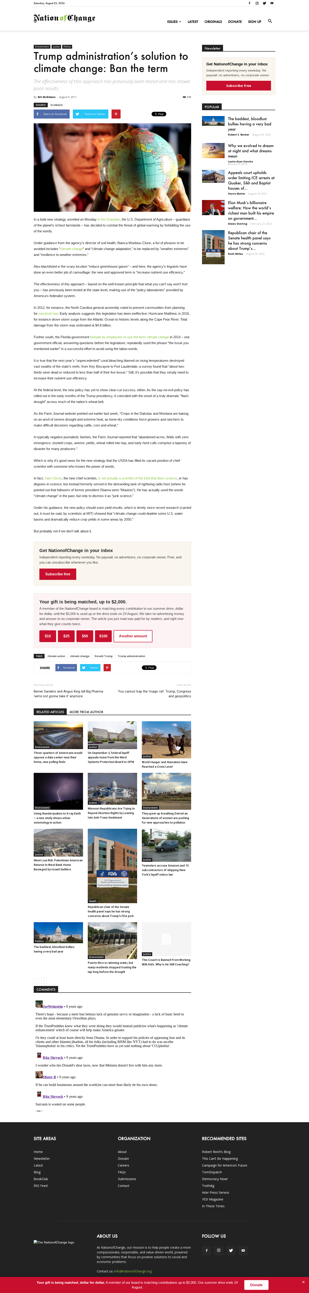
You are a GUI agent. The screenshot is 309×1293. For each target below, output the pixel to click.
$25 (66, 636)
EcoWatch (57, 105)
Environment (42, 46)
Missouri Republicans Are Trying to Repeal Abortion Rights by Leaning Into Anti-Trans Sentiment (111, 813)
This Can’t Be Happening (220, 1158)
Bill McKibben (47, 97)
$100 (103, 636)
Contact (123, 1185)
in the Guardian (108, 219)
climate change (71, 249)
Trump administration (131, 656)
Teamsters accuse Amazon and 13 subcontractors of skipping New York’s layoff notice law (165, 870)
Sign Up (254, 21)
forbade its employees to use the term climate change (129, 337)
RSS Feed (41, 1185)
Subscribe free (57, 574)
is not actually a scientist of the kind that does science (137, 478)
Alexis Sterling (237, 223)
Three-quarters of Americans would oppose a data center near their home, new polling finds (58, 757)
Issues (172, 21)
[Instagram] (257, 3)
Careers (123, 1165)
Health (93, 901)
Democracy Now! (215, 1179)
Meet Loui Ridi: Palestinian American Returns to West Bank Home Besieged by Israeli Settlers (58, 865)
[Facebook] (249, 3)
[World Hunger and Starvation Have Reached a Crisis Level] (166, 739)
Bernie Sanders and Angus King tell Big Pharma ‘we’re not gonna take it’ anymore (68, 693)
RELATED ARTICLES (50, 712)
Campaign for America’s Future (224, 1165)
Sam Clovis (53, 478)
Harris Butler (236, 193)
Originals (213, 21)
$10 (48, 636)
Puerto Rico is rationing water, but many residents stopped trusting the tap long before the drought (112, 967)
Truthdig (208, 1185)
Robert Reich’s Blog (216, 1152)
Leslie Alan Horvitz (240, 161)
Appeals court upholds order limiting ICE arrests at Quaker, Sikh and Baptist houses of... (251, 180)
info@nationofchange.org (133, 1271)
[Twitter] (264, 3)
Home (38, 1152)
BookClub (41, 1179)
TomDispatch (212, 1172)
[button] (269, 21)
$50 (85, 636)
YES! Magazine (212, 1199)
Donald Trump (104, 656)
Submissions (127, 1179)
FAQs (122, 1172)
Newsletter (42, 1158)
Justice (56, 46)
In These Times (213, 1206)
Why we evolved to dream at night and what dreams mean (250, 150)
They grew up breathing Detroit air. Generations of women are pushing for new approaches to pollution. (165, 818)
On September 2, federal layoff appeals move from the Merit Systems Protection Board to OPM (111, 757)
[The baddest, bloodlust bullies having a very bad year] (58, 932)
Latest (193, 21)
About (122, 1152)
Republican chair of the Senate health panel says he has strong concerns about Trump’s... (249, 240)
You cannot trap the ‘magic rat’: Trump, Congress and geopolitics (154, 693)
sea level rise (48, 313)
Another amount (133, 636)
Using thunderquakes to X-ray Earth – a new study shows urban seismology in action (57, 818)
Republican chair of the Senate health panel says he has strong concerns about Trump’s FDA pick (111, 911)
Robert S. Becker (238, 134)
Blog (37, 1172)
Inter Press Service (215, 1192)
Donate (235, 21)
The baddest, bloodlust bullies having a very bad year (249, 123)
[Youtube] (272, 3)
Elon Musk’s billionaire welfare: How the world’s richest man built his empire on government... (251, 210)
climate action (56, 656)
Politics (67, 46)
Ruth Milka (235, 253)
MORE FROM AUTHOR (86, 712)
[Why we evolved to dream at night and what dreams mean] (213, 150)
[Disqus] (112, 1055)
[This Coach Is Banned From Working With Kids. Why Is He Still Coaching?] (166, 939)
